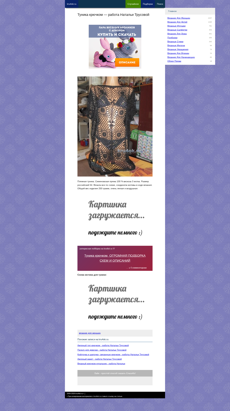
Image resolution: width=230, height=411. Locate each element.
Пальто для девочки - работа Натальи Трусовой (101, 350)
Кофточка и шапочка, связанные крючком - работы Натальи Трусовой (113, 354)
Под (148, 4)
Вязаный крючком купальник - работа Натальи (101, 363)
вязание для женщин (90, 333)
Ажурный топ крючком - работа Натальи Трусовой (103, 345)
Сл (133, 4)
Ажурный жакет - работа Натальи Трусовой (99, 359)
